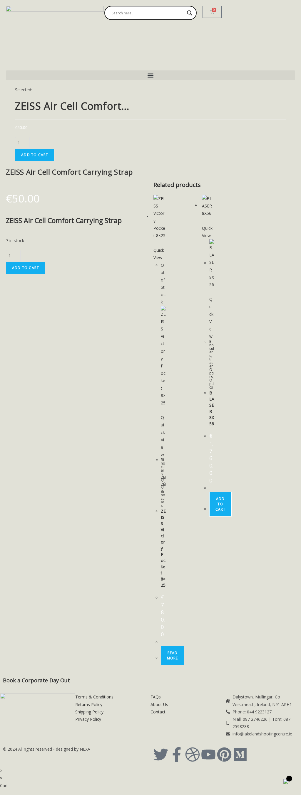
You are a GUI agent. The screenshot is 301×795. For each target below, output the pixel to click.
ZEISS (163, 479)
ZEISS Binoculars (163, 495)
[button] (150, 75)
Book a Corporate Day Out (36, 680)
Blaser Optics (211, 368)
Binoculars (163, 466)
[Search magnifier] (189, 13)
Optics (211, 384)
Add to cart (34, 154)
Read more (172, 655)
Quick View (158, 253)
